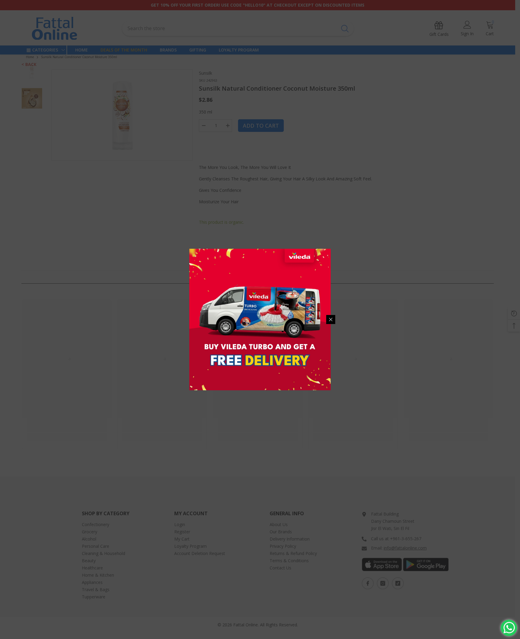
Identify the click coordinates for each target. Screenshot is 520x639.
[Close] (330, 319)
